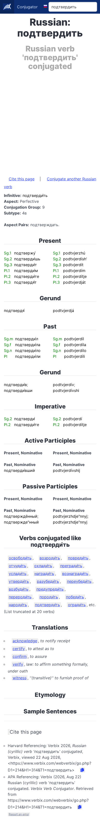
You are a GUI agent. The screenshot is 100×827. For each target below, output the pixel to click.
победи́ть (75, 596)
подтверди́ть (47, 604)
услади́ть (17, 573)
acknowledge (25, 640)
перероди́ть (20, 596)
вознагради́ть (75, 573)
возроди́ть (50, 557)
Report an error (19, 814)
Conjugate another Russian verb (50, 182)
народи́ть (18, 604)
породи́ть (49, 596)
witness (19, 677)
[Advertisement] (50, 121)
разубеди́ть (48, 581)
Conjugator (27, 6)
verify (18, 664)
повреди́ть (78, 557)
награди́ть (44, 573)
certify (19, 648)
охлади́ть (43, 565)
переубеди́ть (79, 581)
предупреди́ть (50, 589)
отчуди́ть (17, 565)
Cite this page (21, 178)
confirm (20, 656)
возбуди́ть (18, 589)
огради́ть (77, 604)
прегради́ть (71, 565)
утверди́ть (19, 581)
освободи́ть (20, 557)
